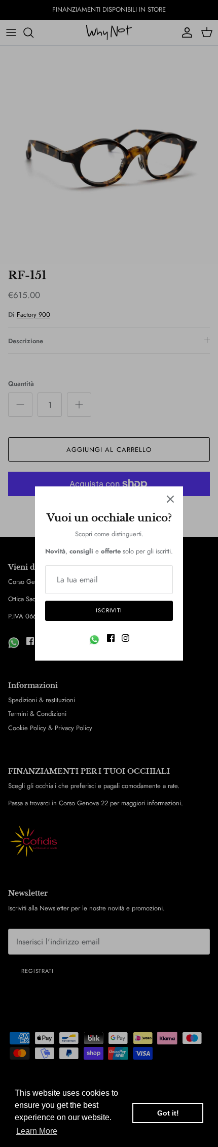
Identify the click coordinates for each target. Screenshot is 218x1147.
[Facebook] (111, 638)
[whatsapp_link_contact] (94, 639)
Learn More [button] (36, 1131)
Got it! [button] (168, 1113)
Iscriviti (109, 610)
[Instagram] (125, 638)
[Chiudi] (170, 499)
